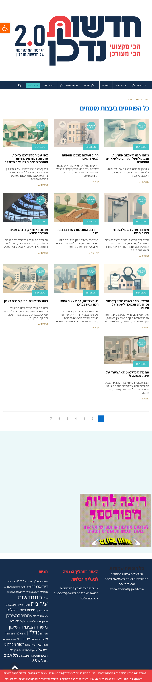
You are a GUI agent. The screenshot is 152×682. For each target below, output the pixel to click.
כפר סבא (14, 678)
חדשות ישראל (25, 678)
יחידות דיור (28, 610)
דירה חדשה (26, 586)
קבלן (39, 644)
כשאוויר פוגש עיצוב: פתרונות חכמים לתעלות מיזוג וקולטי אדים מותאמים (127, 158)
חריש (20, 605)
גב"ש (120, 678)
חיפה (27, 604)
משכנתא (16, 621)
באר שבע (29, 581)
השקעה (44, 591)
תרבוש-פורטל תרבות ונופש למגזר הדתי (115, 673)
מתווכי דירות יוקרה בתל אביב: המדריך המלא (29, 231)
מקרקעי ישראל (40, 621)
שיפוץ (34, 650)
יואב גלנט (11, 604)
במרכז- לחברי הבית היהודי (76, 678)
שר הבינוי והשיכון (22, 650)
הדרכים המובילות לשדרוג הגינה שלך (78, 231)
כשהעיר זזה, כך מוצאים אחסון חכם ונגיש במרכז (79, 303)
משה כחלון (27, 621)
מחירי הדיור (37, 616)
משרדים (44, 633)
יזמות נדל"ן (42, 610)
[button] (5, 28)
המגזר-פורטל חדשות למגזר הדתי (79, 673)
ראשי (146, 99)
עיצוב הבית (38, 639)
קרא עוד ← (144, 181)
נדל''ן (33, 632)
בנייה (20, 581)
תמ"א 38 (40, 660)
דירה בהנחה (39, 586)
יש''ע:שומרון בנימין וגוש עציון (103, 678)
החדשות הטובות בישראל (15, 673)
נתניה (14, 633)
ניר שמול (22, 633)
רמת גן (28, 644)
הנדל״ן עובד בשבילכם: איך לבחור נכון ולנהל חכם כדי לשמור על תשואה (127, 304)
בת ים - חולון (129, 678)
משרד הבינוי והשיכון (28, 627)
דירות (17, 586)
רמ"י (34, 644)
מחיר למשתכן (18, 615)
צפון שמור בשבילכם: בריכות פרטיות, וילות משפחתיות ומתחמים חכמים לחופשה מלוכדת (26, 158)
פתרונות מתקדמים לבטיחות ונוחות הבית (131, 231)
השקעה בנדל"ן (32, 592)
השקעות (20, 591)
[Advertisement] (76, 460)
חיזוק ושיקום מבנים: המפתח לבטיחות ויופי (80, 157)
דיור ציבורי (12, 581)
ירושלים (13, 610)
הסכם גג (9, 586)
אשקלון (37, 581)
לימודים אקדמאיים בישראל (45, 678)
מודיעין (59, 673)
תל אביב (11, 655)
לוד (46, 616)
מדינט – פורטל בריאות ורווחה (41, 673)
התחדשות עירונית (33, 600)
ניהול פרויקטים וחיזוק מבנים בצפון (26, 301)
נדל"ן (5, 678)
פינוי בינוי (24, 638)
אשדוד (45, 581)
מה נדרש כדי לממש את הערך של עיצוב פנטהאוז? (127, 374)
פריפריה (12, 639)
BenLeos (141, 147)
